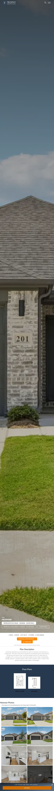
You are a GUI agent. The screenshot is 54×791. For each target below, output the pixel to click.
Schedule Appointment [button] (26, 639)
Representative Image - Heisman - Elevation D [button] (19, 626)
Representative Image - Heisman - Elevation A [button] (19, 623)
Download (28, 642)
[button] (52, 784)
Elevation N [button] (43, 626)
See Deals (27, 788)
